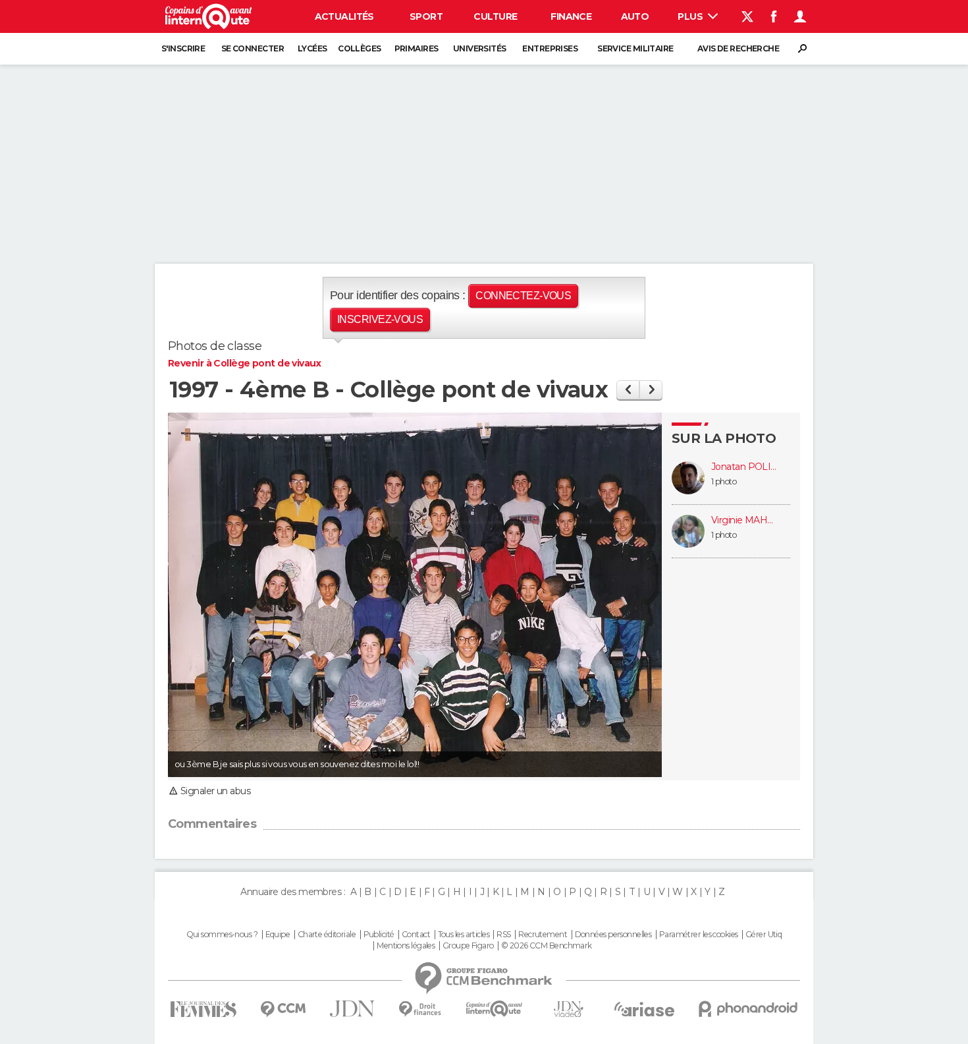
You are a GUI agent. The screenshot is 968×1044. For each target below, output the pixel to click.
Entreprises (550, 48)
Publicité (378, 934)
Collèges (359, 48)
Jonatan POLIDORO (744, 467)
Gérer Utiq (763, 934)
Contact (416, 934)
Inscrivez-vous (380, 319)
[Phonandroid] (748, 1008)
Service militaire (635, 48)
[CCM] (283, 1009)
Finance (571, 16)
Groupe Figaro (468, 945)
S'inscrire (183, 48)
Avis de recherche (738, 48)
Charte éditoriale (327, 934)
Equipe (277, 934)
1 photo (723, 481)
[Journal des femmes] (203, 1009)
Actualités (344, 16)
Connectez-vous (523, 295)
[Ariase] (644, 1009)
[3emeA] (627, 389)
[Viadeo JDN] (568, 1009)
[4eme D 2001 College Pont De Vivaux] (650, 389)
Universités (479, 48)
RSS (503, 934)
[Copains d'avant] (494, 1008)
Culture (495, 16)
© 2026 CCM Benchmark (546, 945)
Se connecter (252, 48)
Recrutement (542, 934)
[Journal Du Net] (352, 1008)
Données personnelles (613, 934)
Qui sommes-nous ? (221, 934)
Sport (426, 16)
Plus (691, 16)
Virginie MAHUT (744, 520)
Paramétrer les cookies (698, 934)
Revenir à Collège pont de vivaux (244, 363)
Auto (635, 16)
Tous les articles (463, 934)
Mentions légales (406, 945)
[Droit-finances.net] (420, 1009)
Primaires (416, 48)
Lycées (312, 48)
